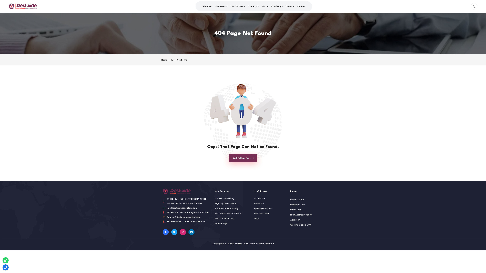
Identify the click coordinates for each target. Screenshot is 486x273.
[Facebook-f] (166, 232)
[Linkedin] (191, 232)
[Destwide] (6, 260)
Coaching (276, 6)
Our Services (237, 6)
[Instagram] (183, 232)
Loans (289, 6)
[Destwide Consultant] (23, 6)
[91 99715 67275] (6, 267)
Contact (301, 6)
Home (164, 60)
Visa (264, 6)
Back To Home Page (242, 158)
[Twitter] (174, 232)
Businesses (220, 6)
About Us (207, 6)
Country (252, 6)
